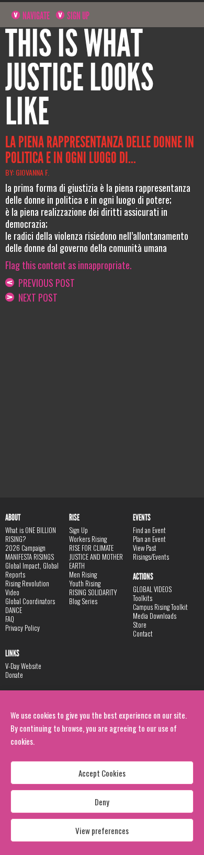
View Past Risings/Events (151, 552)
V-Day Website (23, 666)
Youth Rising (84, 583)
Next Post (36, 297)
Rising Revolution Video (27, 587)
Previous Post (44, 283)
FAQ (9, 619)
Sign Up (77, 15)
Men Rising (83, 574)
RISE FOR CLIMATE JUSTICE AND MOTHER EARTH (96, 556)
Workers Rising (88, 539)
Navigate (35, 15)
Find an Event (149, 530)
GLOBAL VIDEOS (152, 589)
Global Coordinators (30, 601)
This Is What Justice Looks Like (79, 77)
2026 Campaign (25, 547)
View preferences (102, 830)
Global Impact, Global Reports (32, 570)
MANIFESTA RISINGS (29, 556)
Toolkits (142, 598)
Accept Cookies (102, 773)
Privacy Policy (22, 627)
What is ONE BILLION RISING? (30, 534)
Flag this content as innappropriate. (68, 265)
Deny (102, 801)
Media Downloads (154, 615)
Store (139, 624)
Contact (143, 633)
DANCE (13, 610)
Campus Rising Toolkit (160, 607)
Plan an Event (149, 539)
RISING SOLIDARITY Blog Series (93, 596)
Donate (14, 674)
